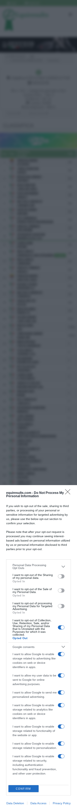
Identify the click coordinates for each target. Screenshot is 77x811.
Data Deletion (15, 803)
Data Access (38, 803)
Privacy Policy (62, 803)
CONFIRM (23, 788)
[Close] (69, 493)
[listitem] (38, 566)
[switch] (61, 576)
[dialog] (38, 648)
